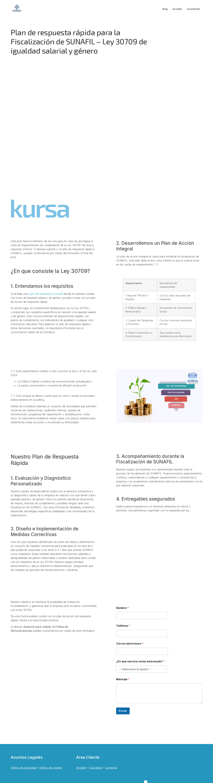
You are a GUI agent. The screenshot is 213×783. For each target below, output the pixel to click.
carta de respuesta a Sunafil (46, 293)
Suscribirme (193, 8)
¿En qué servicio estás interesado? (140, 661)
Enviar (123, 711)
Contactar (111, 767)
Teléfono (123, 625)
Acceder (177, 8)
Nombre (122, 608)
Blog (165, 8)
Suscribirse (95, 767)
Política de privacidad (23, 767)
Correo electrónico (130, 643)
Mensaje (123, 679)
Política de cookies (50, 767)
